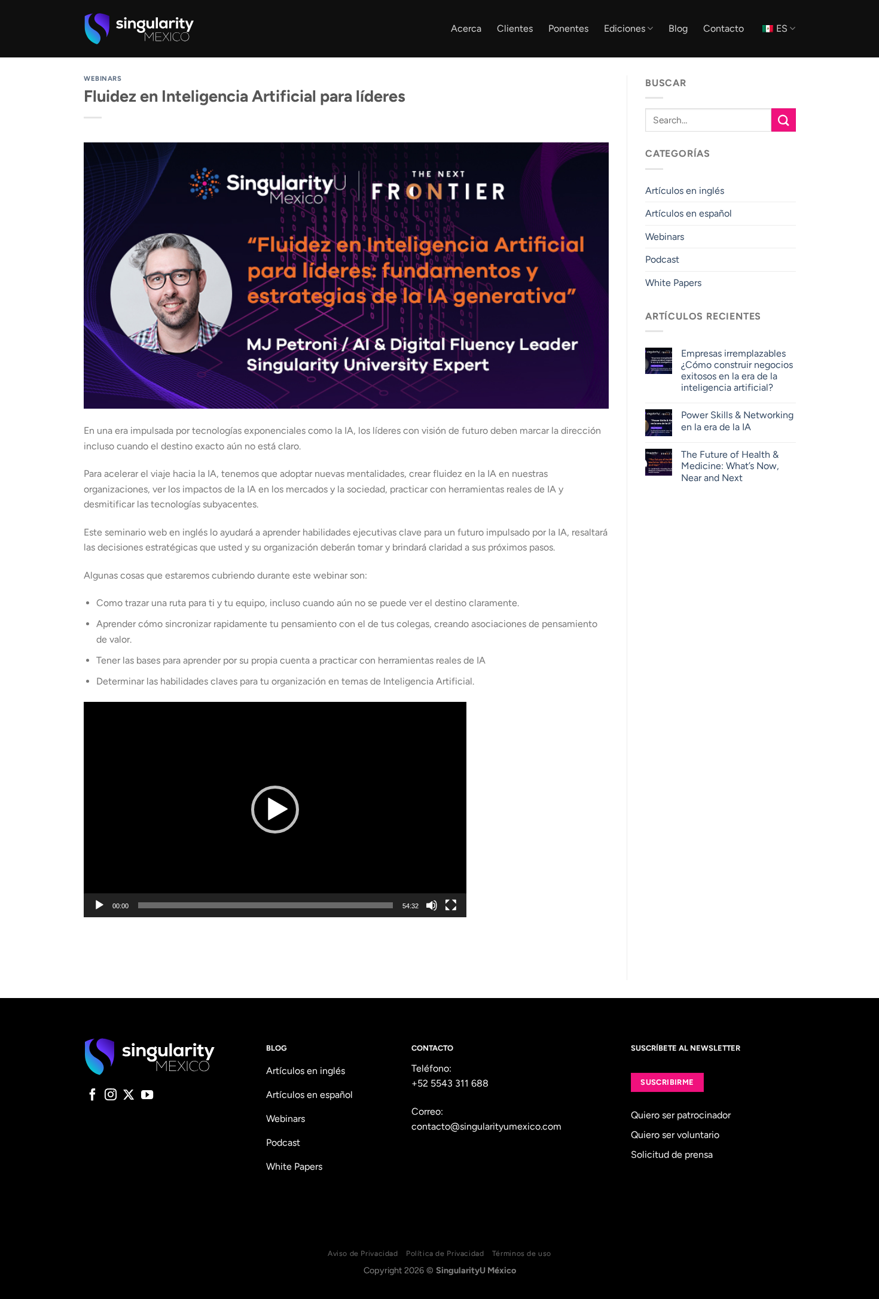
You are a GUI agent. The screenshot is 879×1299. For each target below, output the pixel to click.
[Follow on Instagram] (111, 1095)
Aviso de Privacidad (363, 1253)
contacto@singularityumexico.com (486, 1126)
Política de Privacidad (445, 1253)
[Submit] (783, 120)
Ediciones (624, 28)
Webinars (102, 78)
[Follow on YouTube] (147, 1095)
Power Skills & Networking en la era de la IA (736, 420)
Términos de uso (521, 1253)
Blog (678, 28)
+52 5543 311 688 (450, 1083)
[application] (275, 809)
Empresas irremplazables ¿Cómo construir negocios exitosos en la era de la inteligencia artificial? (736, 371)
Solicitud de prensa (672, 1154)
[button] (275, 809)
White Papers (673, 282)
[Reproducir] (99, 905)
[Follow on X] (129, 1095)
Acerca (466, 28)
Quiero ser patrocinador (681, 1115)
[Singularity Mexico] (139, 28)
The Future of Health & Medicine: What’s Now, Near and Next (729, 466)
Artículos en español (688, 213)
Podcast (662, 259)
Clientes (515, 28)
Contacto (723, 28)
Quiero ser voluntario (675, 1134)
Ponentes (568, 28)
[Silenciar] (432, 905)
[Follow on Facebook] (93, 1095)
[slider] (265, 905)
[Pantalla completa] (451, 905)
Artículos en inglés (684, 190)
